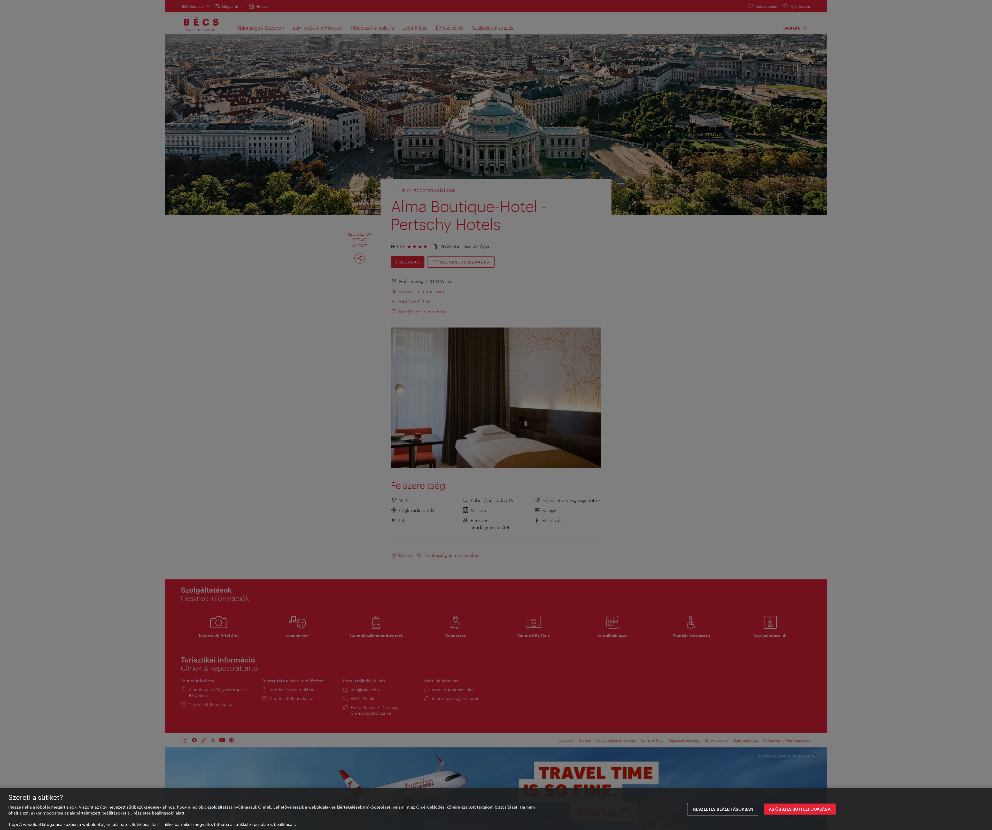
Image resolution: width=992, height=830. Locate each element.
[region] (496, 809)
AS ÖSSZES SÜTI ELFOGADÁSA (800, 809)
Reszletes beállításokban (723, 809)
